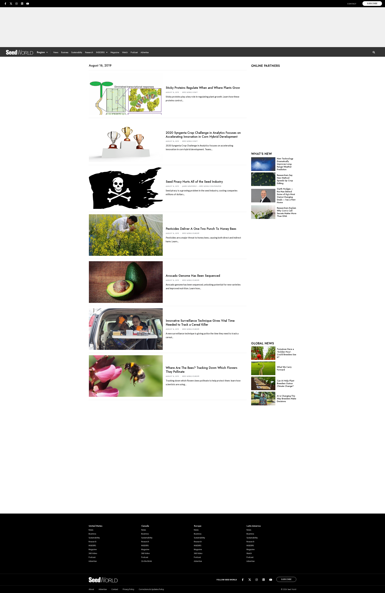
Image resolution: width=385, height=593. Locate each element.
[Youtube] (27, 3)
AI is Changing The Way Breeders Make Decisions (286, 398)
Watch (125, 52)
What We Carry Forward (284, 368)
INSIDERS (100, 52)
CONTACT (351, 4)
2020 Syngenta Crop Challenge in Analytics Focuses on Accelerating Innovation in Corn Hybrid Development (203, 135)
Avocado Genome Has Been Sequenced (193, 276)
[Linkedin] (22, 3)
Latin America (254, 525)
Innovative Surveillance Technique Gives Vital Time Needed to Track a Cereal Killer (200, 323)
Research (89, 52)
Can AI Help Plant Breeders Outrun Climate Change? (285, 383)
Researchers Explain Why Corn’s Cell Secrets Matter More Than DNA (286, 212)
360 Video (93, 553)
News (55, 52)
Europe (197, 525)
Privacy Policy (128, 589)
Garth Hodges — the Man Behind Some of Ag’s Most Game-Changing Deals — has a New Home (286, 195)
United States (95, 525)
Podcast (134, 52)
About (91, 589)
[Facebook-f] (5, 3)
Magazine (115, 52)
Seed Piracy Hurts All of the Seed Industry (194, 182)
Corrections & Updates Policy (151, 589)
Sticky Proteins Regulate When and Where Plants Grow (203, 88)
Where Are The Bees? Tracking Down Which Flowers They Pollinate (201, 370)
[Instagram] (16, 3)
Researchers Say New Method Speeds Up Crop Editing (285, 179)
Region (41, 52)
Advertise (145, 52)
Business (64, 52)
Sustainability (76, 52)
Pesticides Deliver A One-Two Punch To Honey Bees (201, 229)
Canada (145, 525)
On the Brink (146, 561)
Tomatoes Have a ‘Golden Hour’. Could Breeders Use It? (286, 353)
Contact (114, 589)
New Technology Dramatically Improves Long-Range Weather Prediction (285, 164)
